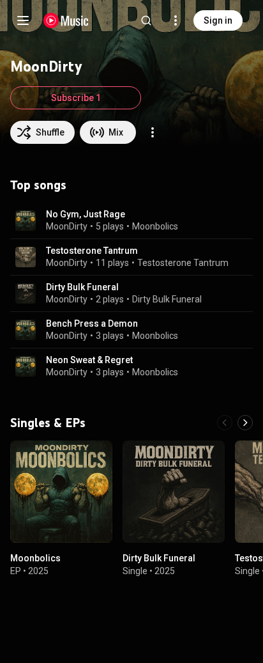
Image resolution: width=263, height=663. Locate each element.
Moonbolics (155, 226)
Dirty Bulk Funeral (82, 287)
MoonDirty (66, 226)
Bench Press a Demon (92, 323)
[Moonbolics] (61, 492)
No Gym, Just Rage (85, 214)
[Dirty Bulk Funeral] (174, 492)
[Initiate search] (146, 20)
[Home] (66, 20)
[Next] (245, 422)
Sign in (218, 20)
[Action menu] (152, 132)
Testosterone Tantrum (92, 251)
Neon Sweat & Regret (89, 360)
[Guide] (23, 20)
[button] (25, 220)
